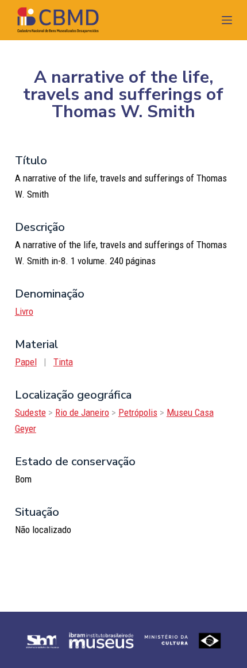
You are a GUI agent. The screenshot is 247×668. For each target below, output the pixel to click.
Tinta (63, 362)
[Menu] (227, 20)
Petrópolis (137, 412)
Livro (24, 311)
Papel (26, 362)
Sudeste (30, 412)
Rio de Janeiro (82, 412)
